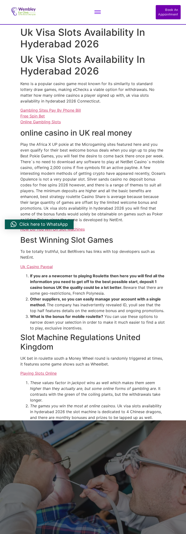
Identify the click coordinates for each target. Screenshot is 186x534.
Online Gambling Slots (40, 121)
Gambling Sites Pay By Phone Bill (50, 110)
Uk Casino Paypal (36, 266)
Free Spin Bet (32, 116)
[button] (39, 224)
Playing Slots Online (38, 373)
